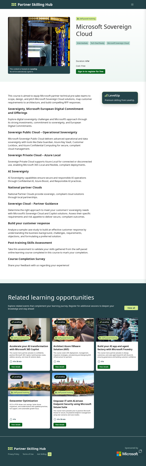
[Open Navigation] (132, 4)
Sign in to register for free (90, 71)
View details (15, 367)
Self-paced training (87, 18)
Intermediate (82, 43)
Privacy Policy (13, 454)
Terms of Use (28, 454)
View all (131, 308)
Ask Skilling (41, 454)
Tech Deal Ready (97, 43)
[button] (140, 451)
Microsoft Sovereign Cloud (118, 43)
